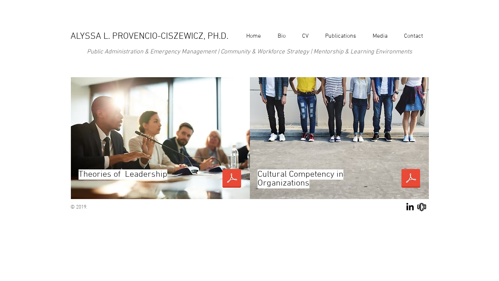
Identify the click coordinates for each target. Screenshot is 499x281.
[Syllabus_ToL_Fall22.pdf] (231, 179)
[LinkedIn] (410, 207)
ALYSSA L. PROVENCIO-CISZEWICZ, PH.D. (149, 36)
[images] (421, 207)
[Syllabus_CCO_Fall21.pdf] (410, 179)
